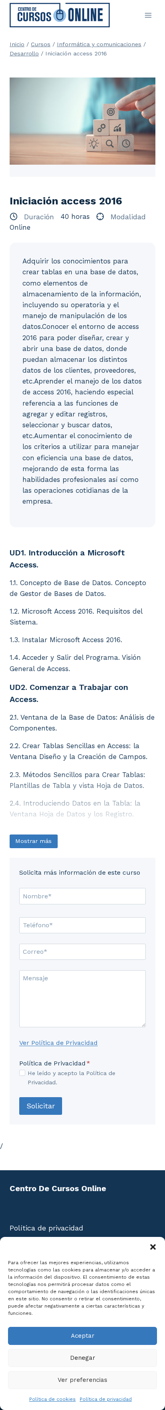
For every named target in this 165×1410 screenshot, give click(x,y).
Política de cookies (52, 1399)
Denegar (82, 1357)
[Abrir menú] (148, 15)
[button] (153, 1247)
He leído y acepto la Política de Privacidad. (71, 1078)
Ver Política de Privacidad (58, 1043)
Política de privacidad (106, 1399)
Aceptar (83, 1335)
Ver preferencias (82, 1379)
